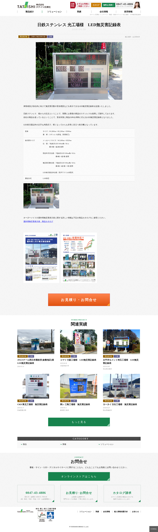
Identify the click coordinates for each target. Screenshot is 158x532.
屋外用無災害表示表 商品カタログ (38, 221)
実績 (79, 11)
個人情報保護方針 (121, 512)
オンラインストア (79, 476)
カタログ (96, 5)
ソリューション (54, 11)
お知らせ (135, 512)
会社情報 (104, 11)
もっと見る (79, 422)
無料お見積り (108, 5)
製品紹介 (30, 11)
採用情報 (128, 11)
